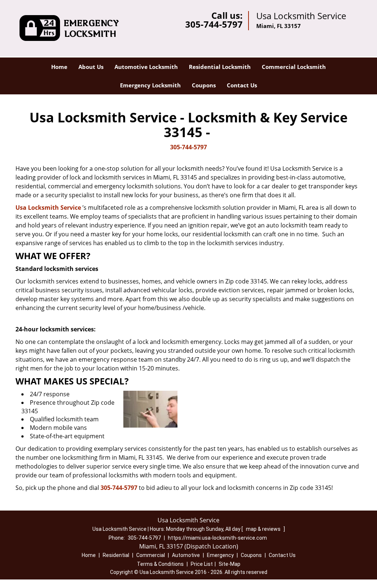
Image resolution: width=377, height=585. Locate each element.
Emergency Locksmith (150, 85)
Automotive (186, 555)
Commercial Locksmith (294, 66)
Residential (116, 555)
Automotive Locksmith (146, 66)
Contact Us (242, 85)
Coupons (204, 85)
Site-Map (229, 564)
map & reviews (264, 529)
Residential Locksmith (220, 66)
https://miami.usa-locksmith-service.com (217, 538)
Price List (202, 564)
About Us (90, 66)
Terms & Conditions (160, 564)
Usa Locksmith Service (48, 207)
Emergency (220, 555)
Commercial (150, 555)
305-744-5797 (214, 24)
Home (59, 66)
